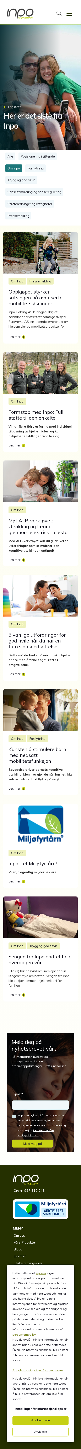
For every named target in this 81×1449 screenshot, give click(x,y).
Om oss (19, 1235)
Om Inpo (13, 168)
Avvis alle (40, 1432)
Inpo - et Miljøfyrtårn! (33, 863)
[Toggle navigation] (69, 14)
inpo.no (41, 1273)
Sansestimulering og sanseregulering (34, 192)
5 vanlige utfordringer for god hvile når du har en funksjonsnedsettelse (37, 641)
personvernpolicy (24, 1334)
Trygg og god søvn (21, 180)
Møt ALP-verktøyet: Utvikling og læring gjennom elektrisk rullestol (39, 526)
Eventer (20, 1256)
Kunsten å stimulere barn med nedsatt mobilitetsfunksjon (37, 755)
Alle (10, 156)
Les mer (14, 337)
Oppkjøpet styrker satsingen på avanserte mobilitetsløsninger (36, 297)
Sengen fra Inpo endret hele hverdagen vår (40, 959)
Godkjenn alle (40, 1420)
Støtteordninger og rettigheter (29, 204)
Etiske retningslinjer (28, 1263)
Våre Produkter (25, 1242)
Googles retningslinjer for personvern (37, 1370)
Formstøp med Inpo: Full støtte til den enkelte (36, 415)
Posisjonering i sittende (38, 156)
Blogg (18, 1249)
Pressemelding (18, 216)
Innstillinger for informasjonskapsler (40, 1409)
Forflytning (35, 168)
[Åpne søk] (59, 13)
